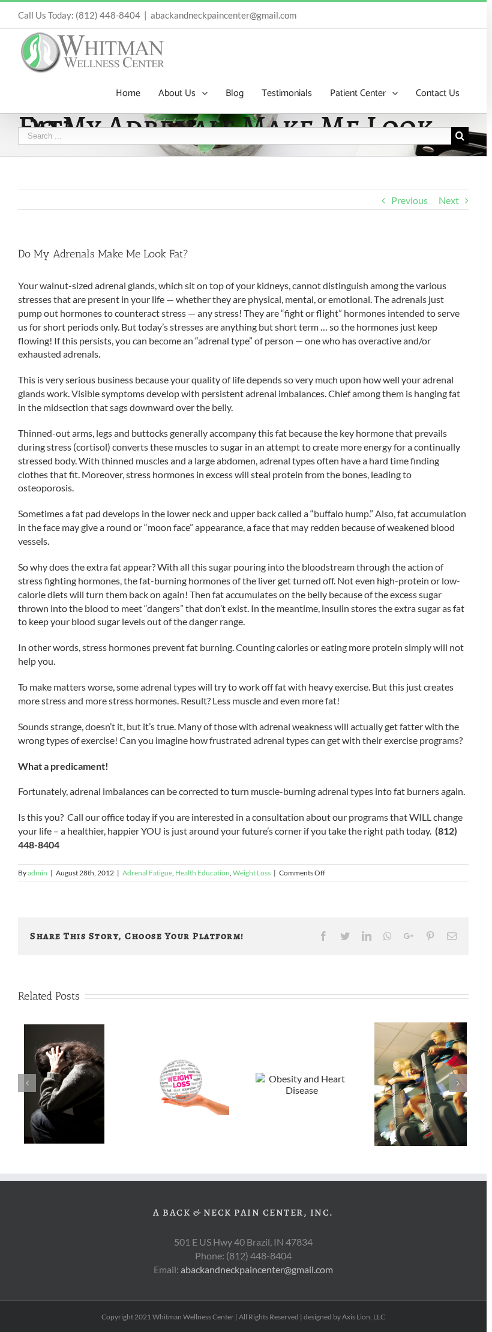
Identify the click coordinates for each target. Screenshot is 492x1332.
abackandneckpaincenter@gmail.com (223, 15)
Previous (409, 200)
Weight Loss (252, 872)
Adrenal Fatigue (147, 872)
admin (37, 872)
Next (449, 200)
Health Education (202, 872)
